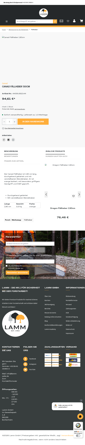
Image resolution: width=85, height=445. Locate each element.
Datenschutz (70, 329)
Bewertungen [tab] (11, 156)
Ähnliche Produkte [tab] (55, 151)
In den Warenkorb (33, 121)
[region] (42, 58)
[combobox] (34, 21)
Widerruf (69, 325)
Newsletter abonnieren (17, 273)
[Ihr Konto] (74, 21)
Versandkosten (68, 435)
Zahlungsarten (71, 309)
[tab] (11, 151)
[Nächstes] (79, 194)
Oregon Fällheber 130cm (62, 208)
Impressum (70, 333)
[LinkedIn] (8, 140)
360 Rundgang (50, 304)
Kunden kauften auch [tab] (56, 156)
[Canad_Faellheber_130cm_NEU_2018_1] (42, 58)
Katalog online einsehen (53, 317)
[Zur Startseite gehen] (43, 12)
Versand (69, 304)
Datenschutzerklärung (32, 266)
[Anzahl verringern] (4, 122)
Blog (46, 321)
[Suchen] (55, 21)
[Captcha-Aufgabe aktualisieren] (48, 250)
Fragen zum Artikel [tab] (14, 161)
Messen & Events (50, 313)
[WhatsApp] (13, 140)
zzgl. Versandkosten (20, 109)
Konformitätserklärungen (53, 325)
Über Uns (48, 296)
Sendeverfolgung (72, 317)
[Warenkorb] (81, 21)
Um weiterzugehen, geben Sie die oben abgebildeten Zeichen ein (29, 256)
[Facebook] (4, 140)
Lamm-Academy (50, 329)
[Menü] (6, 21)
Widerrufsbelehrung (73, 321)
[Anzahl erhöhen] (14, 122)
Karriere (47, 300)
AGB (67, 313)
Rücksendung (70, 296)
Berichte (47, 309)
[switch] (78, 435)
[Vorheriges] (46, 194)
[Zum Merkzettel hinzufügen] (73, 196)
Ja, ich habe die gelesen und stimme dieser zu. (30, 267)
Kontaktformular (72, 300)
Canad (5, 83)
